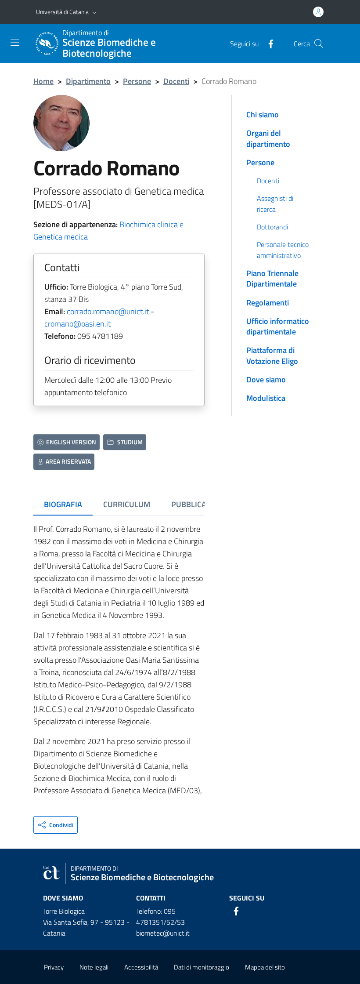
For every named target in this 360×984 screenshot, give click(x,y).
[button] (94, 12)
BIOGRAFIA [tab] (63, 504)
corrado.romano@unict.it (108, 311)
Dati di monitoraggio (201, 967)
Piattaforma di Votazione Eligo (272, 355)
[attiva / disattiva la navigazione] (15, 42)
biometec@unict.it (163, 933)
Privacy (54, 967)
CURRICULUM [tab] (126, 504)
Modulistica (265, 398)
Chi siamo (262, 114)
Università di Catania (62, 11)
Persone (137, 81)
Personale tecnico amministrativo (283, 249)
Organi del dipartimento (268, 138)
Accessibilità (141, 967)
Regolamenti (267, 303)
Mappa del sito (265, 967)
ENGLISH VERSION (71, 442)
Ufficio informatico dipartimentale (277, 326)
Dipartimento (88, 81)
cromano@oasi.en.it (77, 324)
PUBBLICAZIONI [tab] (198, 504)
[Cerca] (318, 43)
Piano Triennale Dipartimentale (272, 278)
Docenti (176, 81)
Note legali (93, 967)
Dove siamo (266, 379)
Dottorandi (272, 226)
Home (43, 81)
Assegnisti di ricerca (275, 203)
